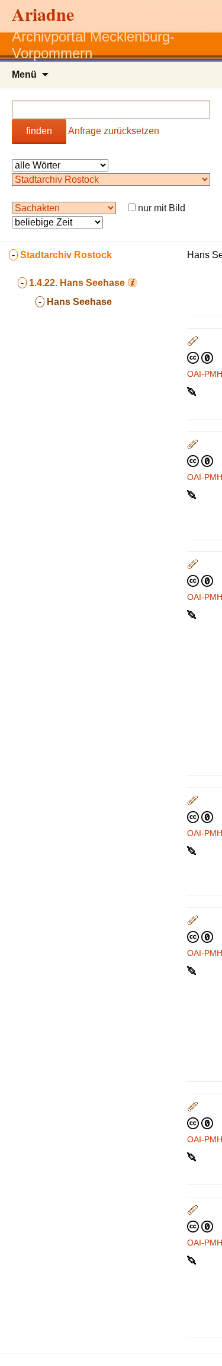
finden (39, 131)
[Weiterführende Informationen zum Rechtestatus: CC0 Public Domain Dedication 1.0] (200, 357)
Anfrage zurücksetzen (113, 131)
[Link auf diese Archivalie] (192, 390)
